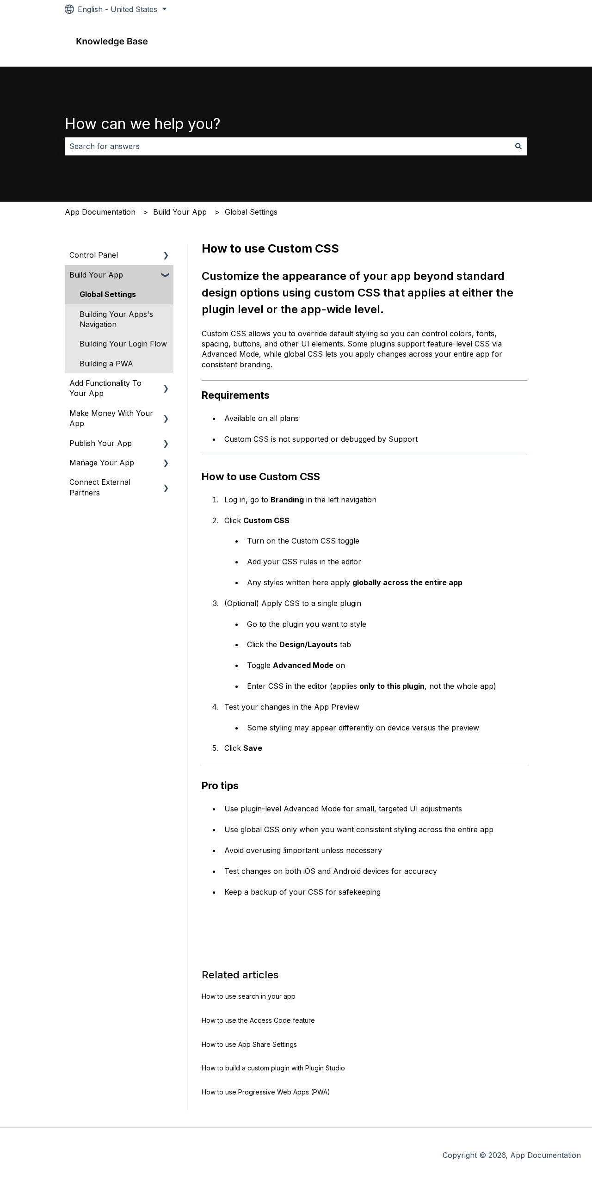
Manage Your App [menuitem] (101, 462)
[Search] (518, 146)
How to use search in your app (249, 996)
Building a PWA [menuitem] (106, 363)
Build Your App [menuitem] (96, 274)
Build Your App (180, 211)
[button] (166, 255)
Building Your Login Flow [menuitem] (123, 343)
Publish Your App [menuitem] (100, 443)
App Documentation (100, 211)
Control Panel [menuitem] (93, 255)
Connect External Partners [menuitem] (99, 487)
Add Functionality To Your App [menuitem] (105, 388)
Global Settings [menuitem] (108, 294)
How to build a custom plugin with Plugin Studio (273, 1068)
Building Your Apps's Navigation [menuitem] (116, 319)
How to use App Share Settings (249, 1044)
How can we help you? (143, 124)
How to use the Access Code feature (258, 1020)
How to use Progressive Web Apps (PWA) (266, 1092)
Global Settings (251, 211)
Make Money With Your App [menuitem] (111, 418)
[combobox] (287, 146)
